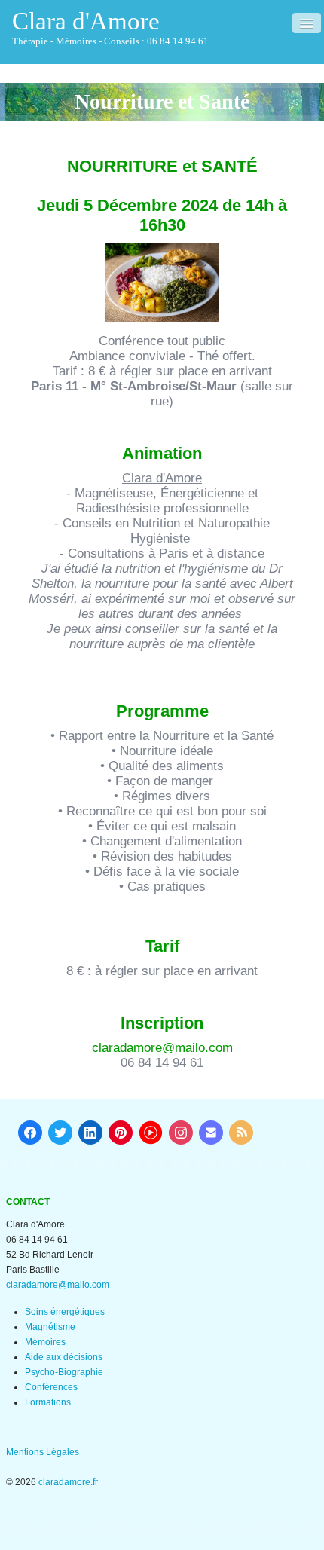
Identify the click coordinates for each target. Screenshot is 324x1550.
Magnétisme (50, 1327)
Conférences (51, 1387)
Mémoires (45, 1342)
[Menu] (306, 23)
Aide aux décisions (63, 1357)
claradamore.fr (68, 1482)
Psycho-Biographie (64, 1372)
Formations (48, 1402)
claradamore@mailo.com (162, 1048)
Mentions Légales (42, 1452)
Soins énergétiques (65, 1312)
